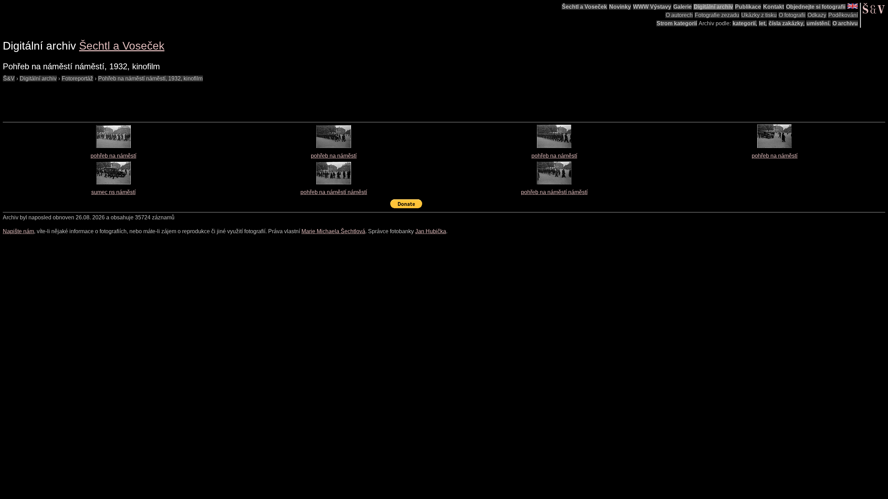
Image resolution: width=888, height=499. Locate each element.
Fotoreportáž (77, 78)
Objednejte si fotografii (815, 7)
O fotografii (792, 15)
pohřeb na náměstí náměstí (333, 192)
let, (763, 23)
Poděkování (843, 15)
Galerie (682, 7)
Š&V (9, 78)
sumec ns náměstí (113, 192)
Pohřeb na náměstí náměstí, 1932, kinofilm (150, 78)
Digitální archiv (713, 7)
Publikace (748, 7)
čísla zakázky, (786, 23)
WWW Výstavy (652, 7)
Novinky (620, 7)
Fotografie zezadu (717, 15)
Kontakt (773, 7)
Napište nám (18, 231)
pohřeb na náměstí (113, 156)
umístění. (818, 23)
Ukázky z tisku (759, 15)
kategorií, (745, 23)
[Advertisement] (129, 98)
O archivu (845, 23)
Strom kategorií (677, 23)
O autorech (679, 15)
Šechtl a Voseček (584, 7)
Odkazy (817, 15)
